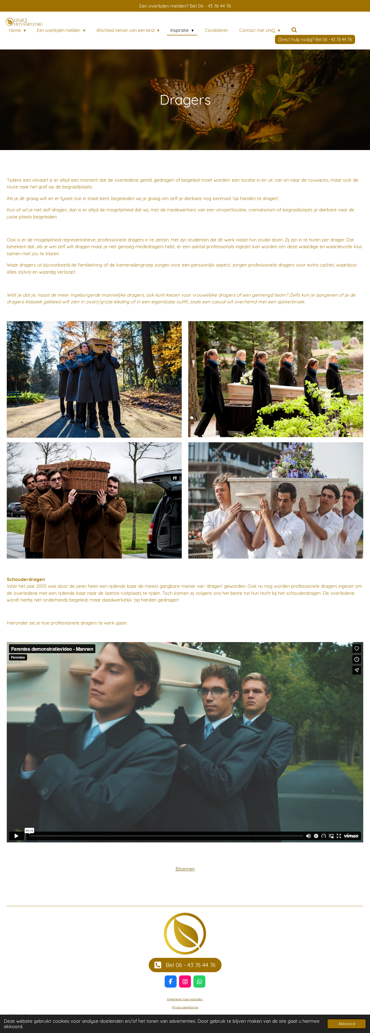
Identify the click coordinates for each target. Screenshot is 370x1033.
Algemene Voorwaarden (185, 999)
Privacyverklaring (185, 1007)
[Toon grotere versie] (94, 379)
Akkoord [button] (346, 1023)
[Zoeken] (294, 30)
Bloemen (185, 869)
